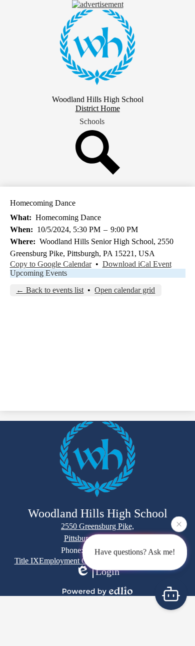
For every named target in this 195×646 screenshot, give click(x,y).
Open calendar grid (124, 290)
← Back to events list (50, 290)
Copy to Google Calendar (51, 264)
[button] (92, 121)
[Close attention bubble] (179, 524)
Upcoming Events (38, 273)
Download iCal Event (137, 264)
